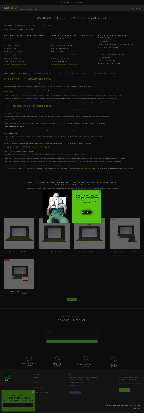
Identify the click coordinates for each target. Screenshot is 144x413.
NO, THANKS (86, 217)
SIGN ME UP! (86, 212)
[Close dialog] (99, 192)
